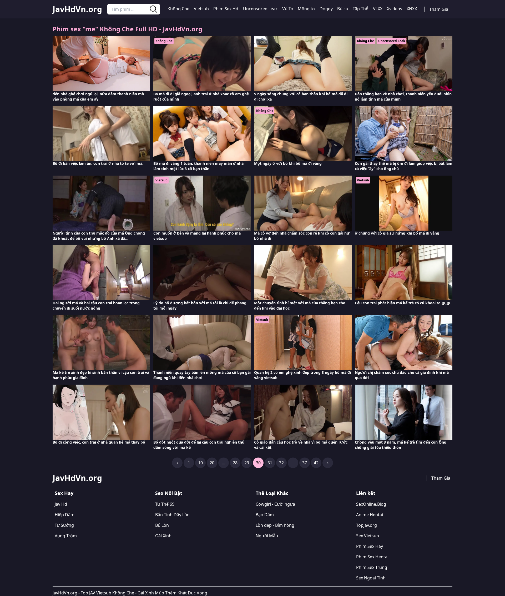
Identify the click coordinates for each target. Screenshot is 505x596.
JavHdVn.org (77, 9)
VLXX (377, 9)
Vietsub (201, 9)
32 (281, 463)
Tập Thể (360, 9)
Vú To (287, 9)
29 (246, 463)
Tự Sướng (64, 525)
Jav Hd (61, 504)
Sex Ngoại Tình (371, 578)
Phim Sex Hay (369, 546)
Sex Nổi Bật (168, 493)
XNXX (412, 9)
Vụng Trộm (66, 536)
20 (212, 463)
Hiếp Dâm (64, 515)
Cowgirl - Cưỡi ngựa (275, 504)
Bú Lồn (162, 525)
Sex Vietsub (367, 536)
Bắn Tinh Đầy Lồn (172, 515)
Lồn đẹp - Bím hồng (275, 525)
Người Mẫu (267, 536)
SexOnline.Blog (371, 504)
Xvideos (394, 9)
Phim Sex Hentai (372, 557)
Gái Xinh (163, 536)
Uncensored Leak (260, 9)
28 (235, 463)
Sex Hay (64, 493)
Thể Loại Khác (272, 493)
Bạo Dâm (265, 515)
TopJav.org (366, 525)
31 (269, 463)
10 (200, 463)
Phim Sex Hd (225, 9)
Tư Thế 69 (164, 504)
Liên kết (365, 493)
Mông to (306, 9)
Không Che (178, 9)
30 (258, 463)
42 (316, 463)
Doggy (326, 9)
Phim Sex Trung (371, 567)
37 (304, 463)
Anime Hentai (369, 515)
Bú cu (342, 9)
